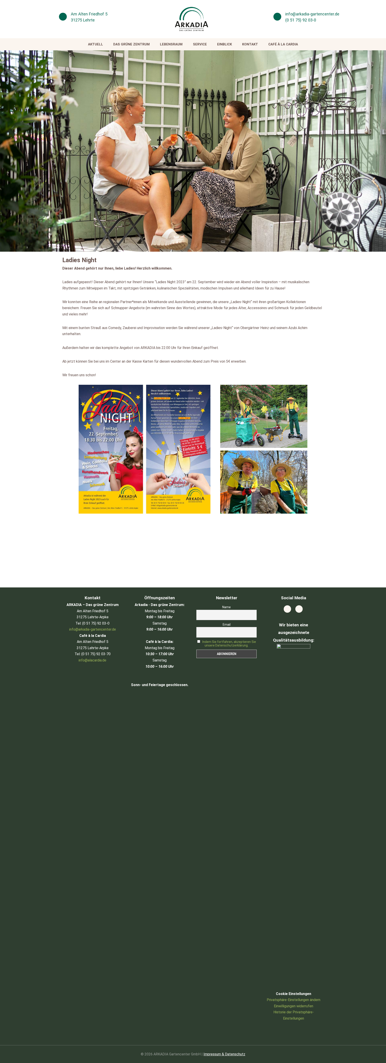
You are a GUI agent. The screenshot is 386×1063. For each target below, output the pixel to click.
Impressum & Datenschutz (224, 1054)
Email (227, 624)
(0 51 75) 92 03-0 (300, 20)
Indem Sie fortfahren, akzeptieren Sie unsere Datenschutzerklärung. (229, 643)
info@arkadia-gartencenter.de (312, 14)
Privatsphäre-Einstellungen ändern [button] (293, 1000)
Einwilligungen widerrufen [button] (293, 1006)
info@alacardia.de (92, 660)
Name (226, 607)
